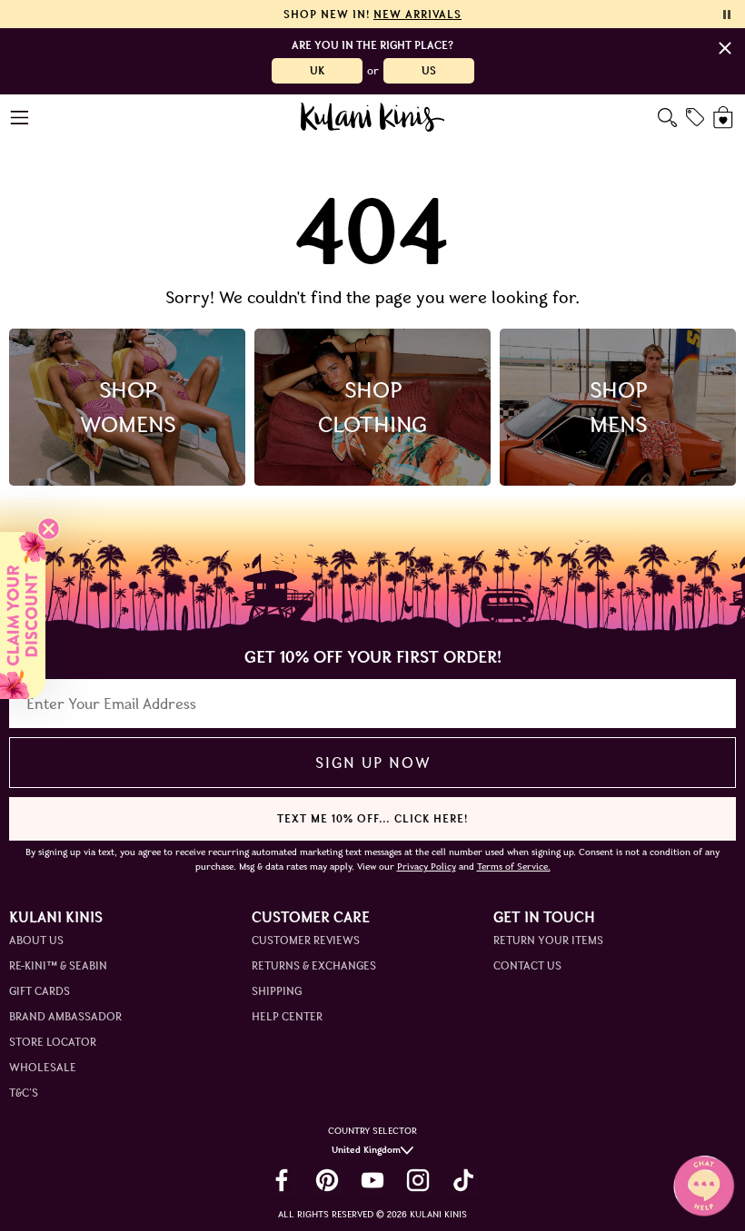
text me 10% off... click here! (372, 818)
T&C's (23, 1092)
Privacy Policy (426, 866)
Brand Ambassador (65, 1016)
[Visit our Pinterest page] (327, 1180)
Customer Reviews (306, 940)
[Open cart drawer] (724, 117)
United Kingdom (366, 1150)
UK (317, 70)
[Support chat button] (704, 1185)
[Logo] (373, 117)
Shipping (277, 991)
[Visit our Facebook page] (281, 1180)
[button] (22, 615)
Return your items (548, 940)
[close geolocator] (725, 48)
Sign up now (373, 762)
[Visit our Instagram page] (418, 1180)
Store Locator (52, 1042)
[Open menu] (20, 117)
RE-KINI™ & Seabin (58, 965)
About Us (36, 940)
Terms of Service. (514, 866)
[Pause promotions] (727, 14)
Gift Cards (39, 991)
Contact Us (527, 965)
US (429, 70)
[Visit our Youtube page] (372, 1180)
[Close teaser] (48, 528)
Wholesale (42, 1067)
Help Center (287, 1016)
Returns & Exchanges (314, 965)
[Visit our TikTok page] (463, 1180)
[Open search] (667, 117)
